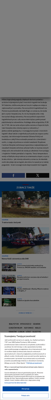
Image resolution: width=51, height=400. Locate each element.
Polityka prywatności (34, 363)
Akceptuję (25, 389)
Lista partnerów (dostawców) (15, 383)
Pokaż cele (25, 395)
